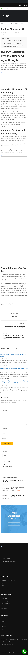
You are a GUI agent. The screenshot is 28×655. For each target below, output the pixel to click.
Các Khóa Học (4, 598)
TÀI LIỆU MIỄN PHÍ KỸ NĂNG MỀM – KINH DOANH (11, 641)
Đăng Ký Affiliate (4, 608)
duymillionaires (9, 561)
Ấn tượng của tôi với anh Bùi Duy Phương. (14, 45)
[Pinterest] (16, 305)
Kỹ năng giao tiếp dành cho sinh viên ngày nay (14, 368)
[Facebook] (6, 305)
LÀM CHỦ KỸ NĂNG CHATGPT (7, 644)
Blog (2, 34)
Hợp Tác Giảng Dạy (5, 588)
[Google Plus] (9, 305)
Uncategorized (7, 34)
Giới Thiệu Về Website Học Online (8, 580)
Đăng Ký (19, 5)
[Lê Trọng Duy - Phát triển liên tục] (6, 9)
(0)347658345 (6, 559)
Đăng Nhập (25, 5)
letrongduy (14, 316)
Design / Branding (7, 466)
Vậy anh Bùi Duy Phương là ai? (11, 46)
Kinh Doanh (5, 469)
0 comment (16, 34)
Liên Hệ (2, 585)
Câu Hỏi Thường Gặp (5, 601)
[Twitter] (13, 305)
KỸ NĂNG (3, 621)
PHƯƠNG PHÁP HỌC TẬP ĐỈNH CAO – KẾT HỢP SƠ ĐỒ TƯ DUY (14, 639)
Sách (2, 618)
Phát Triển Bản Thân (5, 624)
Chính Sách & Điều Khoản (6, 606)
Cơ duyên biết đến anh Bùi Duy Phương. (13, 43)
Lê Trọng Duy (19, 652)
